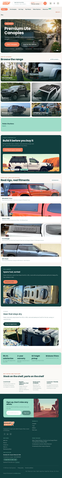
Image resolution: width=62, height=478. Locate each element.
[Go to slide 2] (55, 50)
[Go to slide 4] (58, 50)
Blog (2, 14)
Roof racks (34, 430)
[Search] (45, 3)
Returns (5, 442)
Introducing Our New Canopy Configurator (41, 446)
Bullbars (34, 427)
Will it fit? (5, 440)
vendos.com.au (17, 473)
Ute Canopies (13, 9)
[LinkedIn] (7, 434)
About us (5, 447)
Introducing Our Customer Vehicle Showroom (42, 444)
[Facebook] (4, 434)
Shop (3, 9)
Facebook (17, 462)
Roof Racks (28, 9)
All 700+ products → (55, 59)
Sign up (26, 413)
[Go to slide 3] (56, 50)
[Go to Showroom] (50, 3)
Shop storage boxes (12, 324)
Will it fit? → (58, 12)
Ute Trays (21, 9)
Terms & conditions (29, 467)
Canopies (34, 423)
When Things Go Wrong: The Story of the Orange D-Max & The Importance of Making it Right (44, 441)
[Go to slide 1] (54, 50)
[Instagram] (10, 434)
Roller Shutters (37, 9)
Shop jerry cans (10, 282)
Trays (33, 425)
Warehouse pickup (7, 449)
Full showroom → (56, 180)
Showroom (47, 9)
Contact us (5, 444)
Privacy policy (21, 467)
